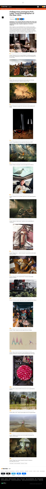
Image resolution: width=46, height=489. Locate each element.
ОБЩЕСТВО (26, 471)
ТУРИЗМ (34, 471)
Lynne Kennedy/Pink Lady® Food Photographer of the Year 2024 (22, 78)
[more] (35, 53)
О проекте (2, 478)
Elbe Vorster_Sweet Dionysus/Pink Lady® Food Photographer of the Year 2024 (24, 140)
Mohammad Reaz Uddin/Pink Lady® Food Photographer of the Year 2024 (24, 433)
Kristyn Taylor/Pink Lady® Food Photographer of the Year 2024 (22, 251)
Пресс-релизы (23, 478)
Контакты (6, 478)
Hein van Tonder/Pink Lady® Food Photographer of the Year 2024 (23, 328)
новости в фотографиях (17, 463)
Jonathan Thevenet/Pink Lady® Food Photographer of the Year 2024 (23, 298)
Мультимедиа (11, 463)
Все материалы (12, 471)
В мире (26, 463)
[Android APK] (4, 483)
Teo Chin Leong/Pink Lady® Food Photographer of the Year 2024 (22, 163)
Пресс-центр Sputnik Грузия (30, 478)
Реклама (18, 478)
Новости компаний (40, 478)
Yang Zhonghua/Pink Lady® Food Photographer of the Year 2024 (22, 53)
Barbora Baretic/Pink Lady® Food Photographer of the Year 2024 (23, 387)
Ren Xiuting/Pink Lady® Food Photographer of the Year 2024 (22, 458)
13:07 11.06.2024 (12, 17)
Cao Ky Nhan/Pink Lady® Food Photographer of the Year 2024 (21, 104)
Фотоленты (22, 463)
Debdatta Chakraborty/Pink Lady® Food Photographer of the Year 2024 (23, 219)
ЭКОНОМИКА (22, 471)
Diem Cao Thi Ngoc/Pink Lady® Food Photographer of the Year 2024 (23, 351)
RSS (35, 478)
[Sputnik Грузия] (4, 7)
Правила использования (12, 478)
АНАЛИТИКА (7, 471)
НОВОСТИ (2, 471)
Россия (38, 471)
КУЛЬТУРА (30, 471)
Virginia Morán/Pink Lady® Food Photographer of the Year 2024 (22, 275)
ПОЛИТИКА (17, 471)
